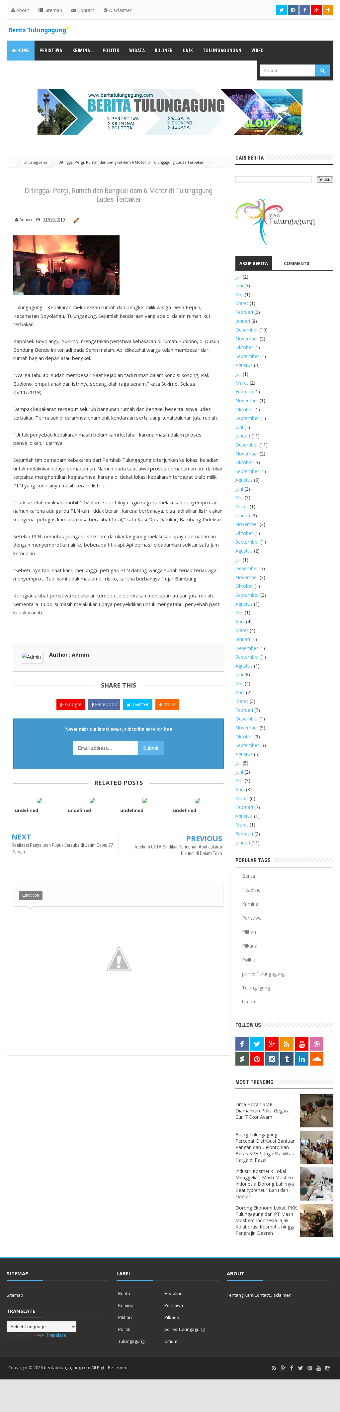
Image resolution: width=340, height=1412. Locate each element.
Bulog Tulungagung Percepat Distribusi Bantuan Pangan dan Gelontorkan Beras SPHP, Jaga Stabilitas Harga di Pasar (265, 1147)
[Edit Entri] (75, 219)
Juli (238, 277)
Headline (251, 890)
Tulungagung (256, 987)
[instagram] (327, 1368)
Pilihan (249, 932)
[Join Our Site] (328, 10)
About (22, 10)
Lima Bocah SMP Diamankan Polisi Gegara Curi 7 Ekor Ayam (262, 1110)
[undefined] (39, 800)
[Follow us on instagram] (293, 10)
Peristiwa (252, 918)
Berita (248, 876)
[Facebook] (292, 1368)
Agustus (244, 365)
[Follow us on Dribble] (316, 1044)
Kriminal (250, 904)
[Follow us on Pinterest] (257, 1059)
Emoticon (30, 895)
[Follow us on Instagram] (272, 1059)
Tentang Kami (240, 1295)
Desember (246, 329)
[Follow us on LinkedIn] (301, 1059)
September (247, 356)
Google (73, 704)
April (240, 621)
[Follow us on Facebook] (304, 10)
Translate (56, 1335)
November (246, 338)
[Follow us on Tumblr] (287, 1059)
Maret (241, 303)
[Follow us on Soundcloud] (316, 1059)
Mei (239, 294)
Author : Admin (69, 654)
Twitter (139, 704)
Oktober (244, 347)
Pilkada (249, 946)
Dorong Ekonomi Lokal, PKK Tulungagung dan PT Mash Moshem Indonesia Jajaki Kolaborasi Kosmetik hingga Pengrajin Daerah (266, 1220)
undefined (26, 810)
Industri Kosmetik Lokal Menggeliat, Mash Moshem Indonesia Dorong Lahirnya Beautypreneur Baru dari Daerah (265, 1184)
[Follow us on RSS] (287, 1044)
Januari (242, 321)
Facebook (105, 704)
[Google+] (283, 1368)
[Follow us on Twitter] (281, 10)
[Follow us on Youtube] (301, 1044)
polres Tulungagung (263, 973)
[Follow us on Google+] (316, 10)
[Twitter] (300, 1368)
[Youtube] (318, 1368)
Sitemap (52, 10)
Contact (85, 10)
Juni (239, 285)
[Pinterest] (309, 1368)
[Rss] (274, 1368)
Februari (244, 312)
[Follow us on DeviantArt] (242, 1059)
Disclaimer (119, 10)
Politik (248, 960)
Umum (249, 1001)
